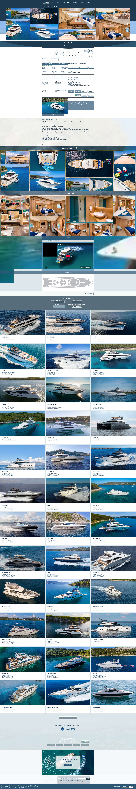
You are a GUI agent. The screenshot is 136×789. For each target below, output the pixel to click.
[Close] (134, 786)
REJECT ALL (125, 786)
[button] (91, 2)
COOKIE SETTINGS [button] (117, 786)
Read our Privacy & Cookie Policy (21, 787)
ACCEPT (131, 786)
